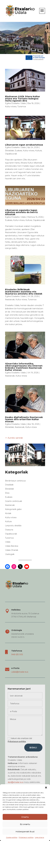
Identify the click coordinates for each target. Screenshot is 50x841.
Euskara (18, 150)
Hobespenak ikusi (25, 831)
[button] (46, 787)
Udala (7, 542)
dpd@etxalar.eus (15, 782)
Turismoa (21, 106)
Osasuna (9, 529)
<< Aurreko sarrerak (14, 438)
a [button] (42, 11)
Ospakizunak (11, 154)
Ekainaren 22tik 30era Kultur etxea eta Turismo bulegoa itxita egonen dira (22, 98)
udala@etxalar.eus (19, 672)
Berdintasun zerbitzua (15, 481)
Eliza (7, 493)
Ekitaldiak (9, 150)
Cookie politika (11, 837)
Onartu (25, 817)
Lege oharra (39, 837)
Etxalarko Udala (18, 103)
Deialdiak (9, 485)
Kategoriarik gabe (13, 509)
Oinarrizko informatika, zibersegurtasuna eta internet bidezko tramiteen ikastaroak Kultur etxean (23, 366)
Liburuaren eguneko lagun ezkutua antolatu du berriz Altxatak (21, 212)
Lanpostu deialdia (13, 525)
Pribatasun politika (26, 837)
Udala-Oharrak (11, 550)
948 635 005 (17, 654)
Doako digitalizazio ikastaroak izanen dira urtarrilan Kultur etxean (24, 419)
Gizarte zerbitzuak (13, 501)
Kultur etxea (10, 106)
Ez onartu (25, 824)
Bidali (33, 747)
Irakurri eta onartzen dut (20, 740)
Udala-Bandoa (11, 546)
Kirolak (8, 513)
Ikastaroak (10, 299)
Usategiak (9, 554)
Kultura (38, 150)
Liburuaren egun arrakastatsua (24, 145)
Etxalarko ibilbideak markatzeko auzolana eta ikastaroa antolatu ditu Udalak (23, 291)
